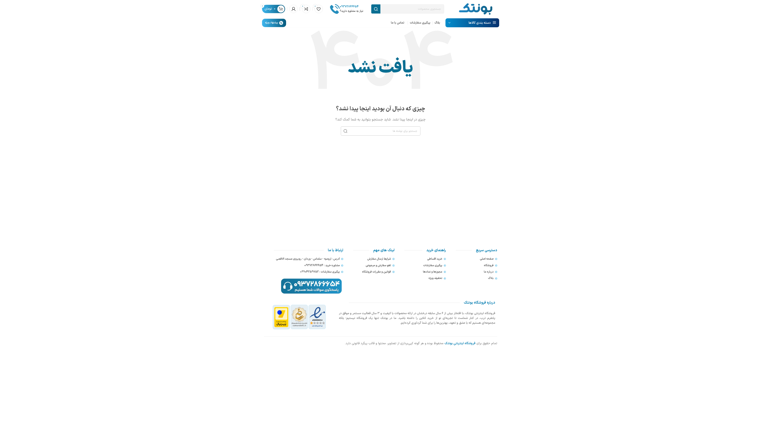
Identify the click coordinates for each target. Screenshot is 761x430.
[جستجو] (345, 131)
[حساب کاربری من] (293, 9)
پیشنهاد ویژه (271, 23)
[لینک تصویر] (299, 317)
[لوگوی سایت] (475, 8)
